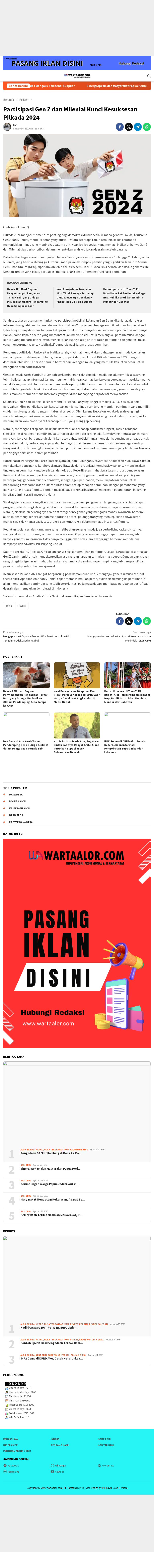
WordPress (108, 1465)
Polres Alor (17, 801)
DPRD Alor (16, 815)
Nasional (25, 1165)
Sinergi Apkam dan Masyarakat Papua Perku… (51, 1168)
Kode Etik (104, 1439)
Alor (23, 1149)
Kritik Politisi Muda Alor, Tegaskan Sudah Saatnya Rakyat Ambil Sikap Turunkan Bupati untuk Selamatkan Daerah (76, 746)
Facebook (13, 1465)
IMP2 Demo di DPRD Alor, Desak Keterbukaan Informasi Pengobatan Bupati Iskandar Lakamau (124, 746)
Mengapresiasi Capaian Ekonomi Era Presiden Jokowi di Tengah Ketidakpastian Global (36, 636)
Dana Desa (15, 794)
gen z (8, 605)
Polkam (83, 1324)
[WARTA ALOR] (77, 75)
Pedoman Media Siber (17, 1451)
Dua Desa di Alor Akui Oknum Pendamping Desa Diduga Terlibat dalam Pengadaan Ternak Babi (26, 744)
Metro (39, 1149)
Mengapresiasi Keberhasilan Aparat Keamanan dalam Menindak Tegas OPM (119, 636)
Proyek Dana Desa (20, 822)
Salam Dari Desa (79, 1149)
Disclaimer (10, 1445)
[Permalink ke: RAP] (7, 126)
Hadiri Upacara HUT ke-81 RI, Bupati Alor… (49, 1327)
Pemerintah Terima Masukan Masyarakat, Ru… (52, 1215)
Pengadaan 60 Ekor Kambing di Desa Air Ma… (51, 1153)
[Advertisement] (77, 28)
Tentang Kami (60, 1445)
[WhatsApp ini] (147, 127)
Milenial (21, 605)
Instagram (13, 1472)
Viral (105, 1324)
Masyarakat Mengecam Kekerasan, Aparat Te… (52, 1199)
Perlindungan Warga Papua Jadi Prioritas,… (50, 1184)
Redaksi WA (10, 1439)
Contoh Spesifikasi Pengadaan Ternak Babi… (51, 1343)
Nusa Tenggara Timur (56, 1149)
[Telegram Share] (138, 127)
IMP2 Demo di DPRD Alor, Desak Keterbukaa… (51, 1358)
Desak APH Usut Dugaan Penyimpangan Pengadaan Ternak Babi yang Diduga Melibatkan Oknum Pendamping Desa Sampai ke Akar (27, 297)
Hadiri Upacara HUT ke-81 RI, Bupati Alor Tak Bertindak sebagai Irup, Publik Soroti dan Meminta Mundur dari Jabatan (127, 696)
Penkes (74, 1324)
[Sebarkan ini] (120, 127)
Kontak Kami (106, 1445)
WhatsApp (60, 1465)
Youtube (59, 1472)
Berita (30, 1149)
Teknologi (95, 1324)
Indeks (55, 1439)
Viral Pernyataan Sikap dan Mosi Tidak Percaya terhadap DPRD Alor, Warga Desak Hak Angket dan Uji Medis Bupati (77, 696)
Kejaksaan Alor (19, 808)
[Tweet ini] (129, 127)
